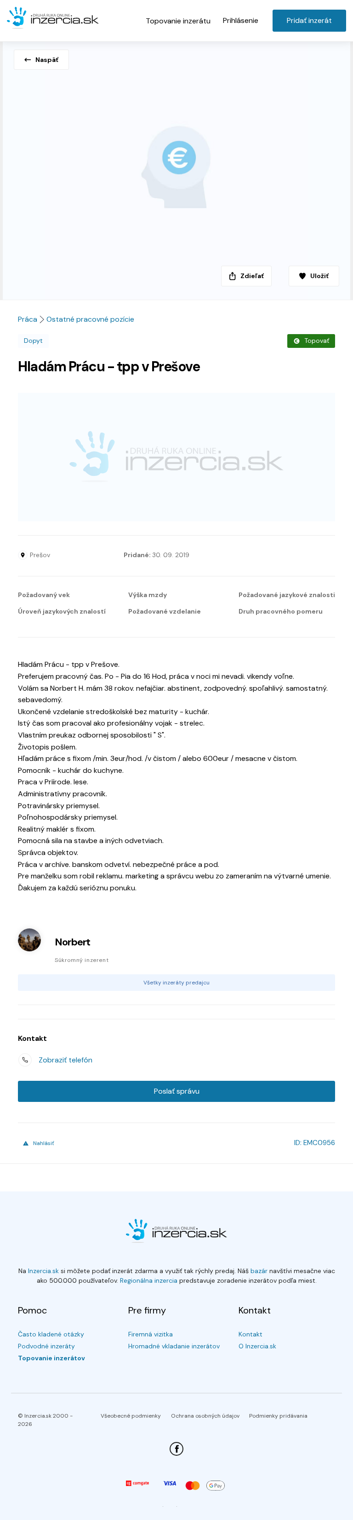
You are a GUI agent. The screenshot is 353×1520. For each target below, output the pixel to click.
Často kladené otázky (51, 1334)
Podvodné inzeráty (46, 1346)
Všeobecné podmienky (131, 1415)
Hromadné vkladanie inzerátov (174, 1346)
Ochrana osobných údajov (205, 1415)
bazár (259, 1271)
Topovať (316, 340)
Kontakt (250, 1334)
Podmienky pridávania (278, 1415)
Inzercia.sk (43, 1271)
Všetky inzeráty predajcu (176, 982)
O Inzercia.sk (257, 1346)
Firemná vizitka (150, 1334)
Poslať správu (176, 1091)
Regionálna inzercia (148, 1280)
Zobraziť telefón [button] (65, 1060)
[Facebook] (176, 1449)
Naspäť (46, 60)
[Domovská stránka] (53, 19)
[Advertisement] (176, 457)
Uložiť (319, 276)
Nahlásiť (43, 1143)
